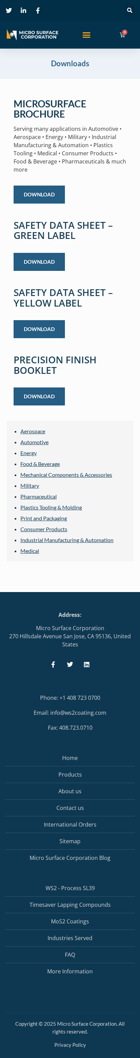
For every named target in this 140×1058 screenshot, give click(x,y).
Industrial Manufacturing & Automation (66, 540)
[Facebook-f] (53, 664)
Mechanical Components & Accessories (66, 474)
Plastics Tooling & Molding (51, 507)
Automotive (34, 442)
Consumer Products (43, 529)
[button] (129, 10)
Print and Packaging (43, 518)
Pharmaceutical (38, 496)
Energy (28, 453)
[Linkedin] (87, 664)
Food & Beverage (40, 464)
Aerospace (32, 431)
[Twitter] (70, 664)
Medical (29, 551)
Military (29, 485)
